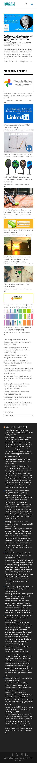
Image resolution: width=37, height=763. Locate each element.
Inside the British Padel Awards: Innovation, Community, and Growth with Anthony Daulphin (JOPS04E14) (17, 404)
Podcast (17, 45)
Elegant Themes (18, 758)
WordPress (18, 760)
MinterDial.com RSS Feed (16, 427)
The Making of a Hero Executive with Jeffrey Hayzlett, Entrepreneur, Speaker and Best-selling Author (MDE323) (18, 38)
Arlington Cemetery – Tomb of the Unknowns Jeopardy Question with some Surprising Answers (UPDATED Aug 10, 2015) (18, 259)
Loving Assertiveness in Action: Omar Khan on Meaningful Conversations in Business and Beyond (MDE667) (18, 370)
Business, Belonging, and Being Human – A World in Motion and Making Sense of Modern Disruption (18, 378)
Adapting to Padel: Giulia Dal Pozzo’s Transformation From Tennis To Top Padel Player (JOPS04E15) (17, 363)
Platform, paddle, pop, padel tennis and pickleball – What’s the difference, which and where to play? (18, 179)
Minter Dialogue (9, 45)
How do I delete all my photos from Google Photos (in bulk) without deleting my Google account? (18, 95)
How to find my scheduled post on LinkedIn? (18, 154)
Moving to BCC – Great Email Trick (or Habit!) (18, 305)
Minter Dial (9, 43)
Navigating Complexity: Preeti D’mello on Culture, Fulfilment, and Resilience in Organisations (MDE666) (17, 386)
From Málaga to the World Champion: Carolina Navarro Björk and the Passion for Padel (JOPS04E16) (17, 342)
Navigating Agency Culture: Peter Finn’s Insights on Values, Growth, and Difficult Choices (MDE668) (16, 350)
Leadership (27, 43)
